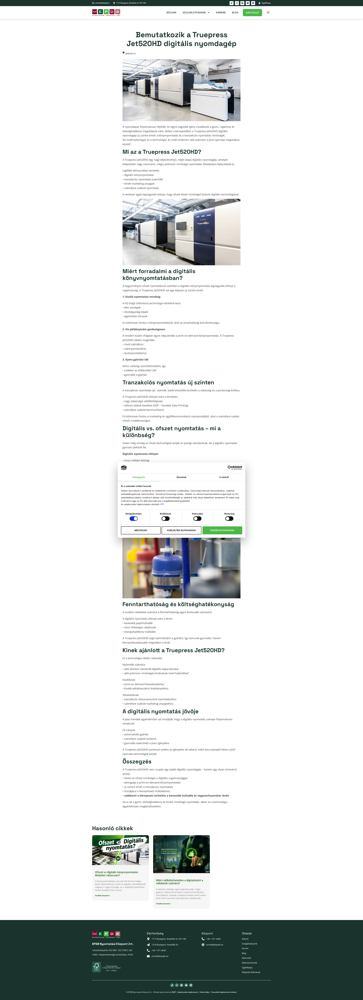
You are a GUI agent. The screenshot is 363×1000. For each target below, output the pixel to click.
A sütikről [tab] (224, 477)
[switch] (166, 518)
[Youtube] (248, 3)
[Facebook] (242, 3)
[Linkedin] (253, 3)
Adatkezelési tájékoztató (188, 992)
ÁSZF (174, 992)
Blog (235, 12)
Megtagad (141, 530)
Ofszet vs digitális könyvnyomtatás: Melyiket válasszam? (116, 873)
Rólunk (171, 12)
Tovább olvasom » (102, 895)
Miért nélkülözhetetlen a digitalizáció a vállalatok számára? (179, 881)
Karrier (221, 12)
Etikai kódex (205, 992)
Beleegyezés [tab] (139, 477)
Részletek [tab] (181, 477)
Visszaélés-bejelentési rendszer (224, 992)
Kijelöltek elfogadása (181, 530)
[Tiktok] (232, 3)
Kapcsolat (252, 12)
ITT (162, 504)
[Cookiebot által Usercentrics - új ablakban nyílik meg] (229, 468)
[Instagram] (237, 3)
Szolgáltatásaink (194, 12)
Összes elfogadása (222, 530)
